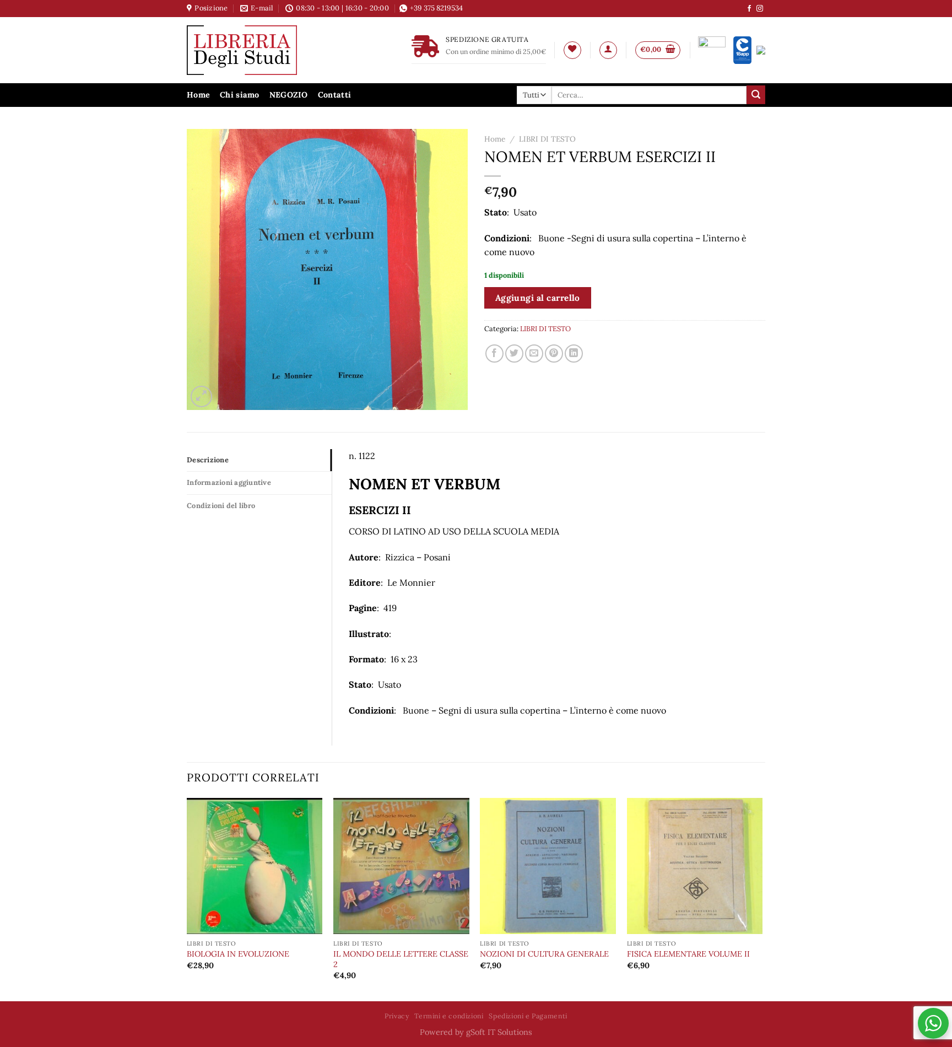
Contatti (334, 95)
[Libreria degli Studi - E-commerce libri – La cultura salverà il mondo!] (255, 50)
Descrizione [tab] (208, 460)
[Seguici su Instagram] (759, 9)
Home (198, 95)
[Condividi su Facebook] (494, 353)
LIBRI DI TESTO (547, 139)
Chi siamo (239, 95)
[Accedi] (608, 50)
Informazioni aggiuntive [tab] (229, 482)
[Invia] (756, 94)
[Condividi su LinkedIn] (574, 353)
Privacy (397, 1016)
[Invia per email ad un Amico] (534, 353)
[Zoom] (201, 396)
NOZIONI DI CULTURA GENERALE (544, 954)
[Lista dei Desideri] (572, 50)
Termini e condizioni (448, 1016)
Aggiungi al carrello (537, 297)
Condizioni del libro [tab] (221, 505)
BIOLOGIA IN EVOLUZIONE (238, 954)
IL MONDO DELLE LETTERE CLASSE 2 (400, 959)
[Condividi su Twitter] (514, 353)
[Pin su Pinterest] (554, 353)
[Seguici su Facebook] (749, 9)
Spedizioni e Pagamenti (528, 1016)
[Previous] (187, 898)
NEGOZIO (288, 95)
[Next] (762, 898)
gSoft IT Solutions (499, 1032)
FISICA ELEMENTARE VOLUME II (688, 954)
